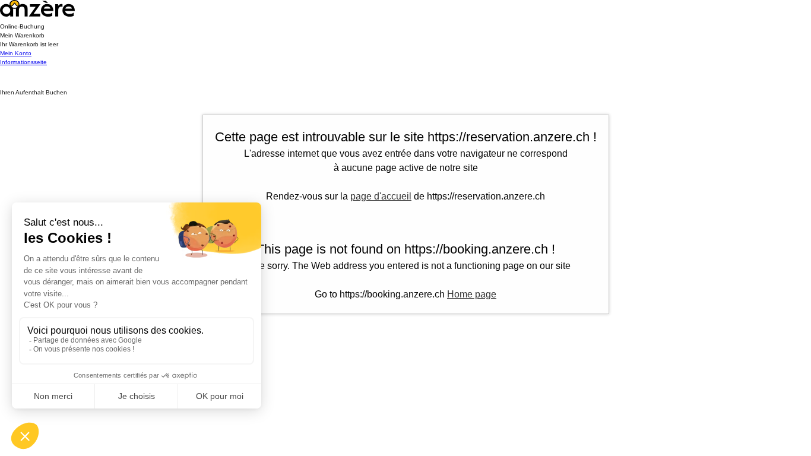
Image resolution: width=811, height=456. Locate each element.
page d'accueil (380, 196)
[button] (405, 40)
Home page (471, 294)
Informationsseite (23, 62)
